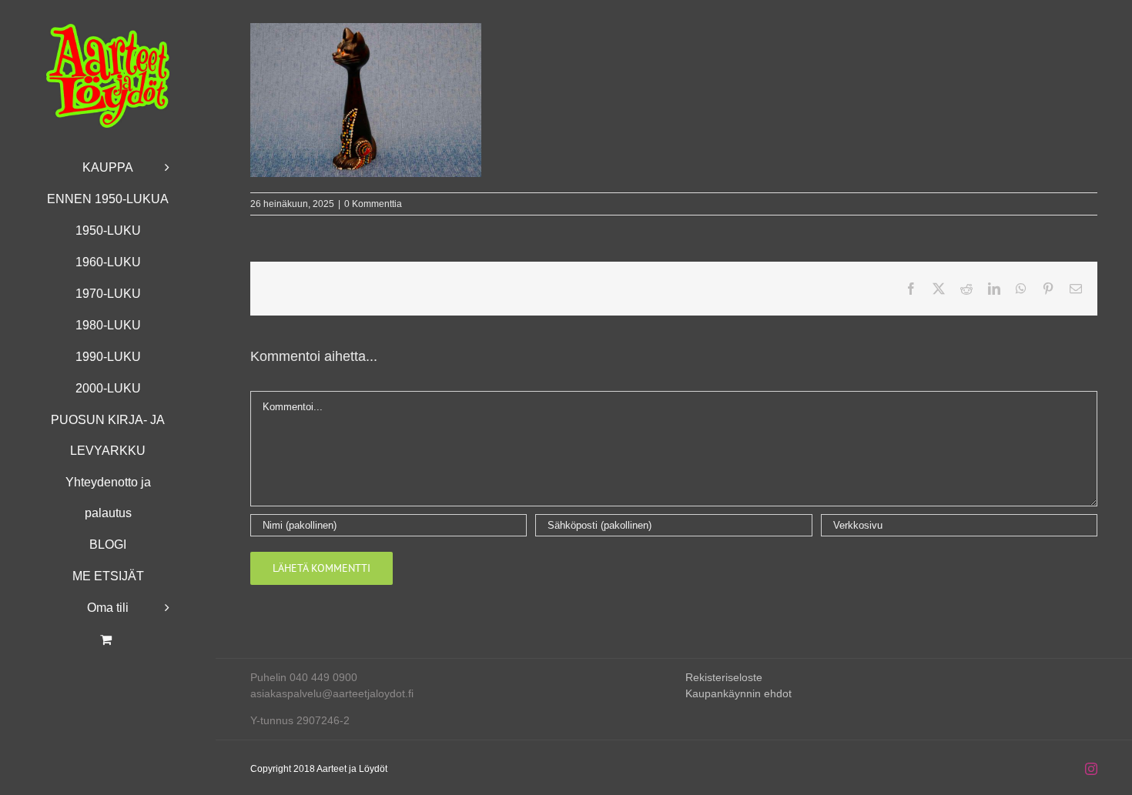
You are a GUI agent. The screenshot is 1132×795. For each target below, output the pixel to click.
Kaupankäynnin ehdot (738, 693)
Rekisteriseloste (723, 677)
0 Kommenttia (373, 204)
